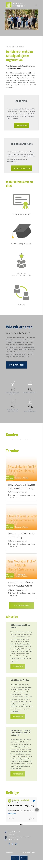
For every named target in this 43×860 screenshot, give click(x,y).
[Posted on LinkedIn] (34, 801)
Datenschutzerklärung (28, 852)
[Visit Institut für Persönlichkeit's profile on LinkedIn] (9, 801)
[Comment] (12, 819)
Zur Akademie (21, 125)
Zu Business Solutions (21, 168)
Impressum (9, 852)
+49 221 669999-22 (14, 839)
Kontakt (23, 858)
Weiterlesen (18, 666)
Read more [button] (12, 813)
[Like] (9, 819)
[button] (6, 809)
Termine (15, 858)
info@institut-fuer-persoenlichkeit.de (19, 837)
